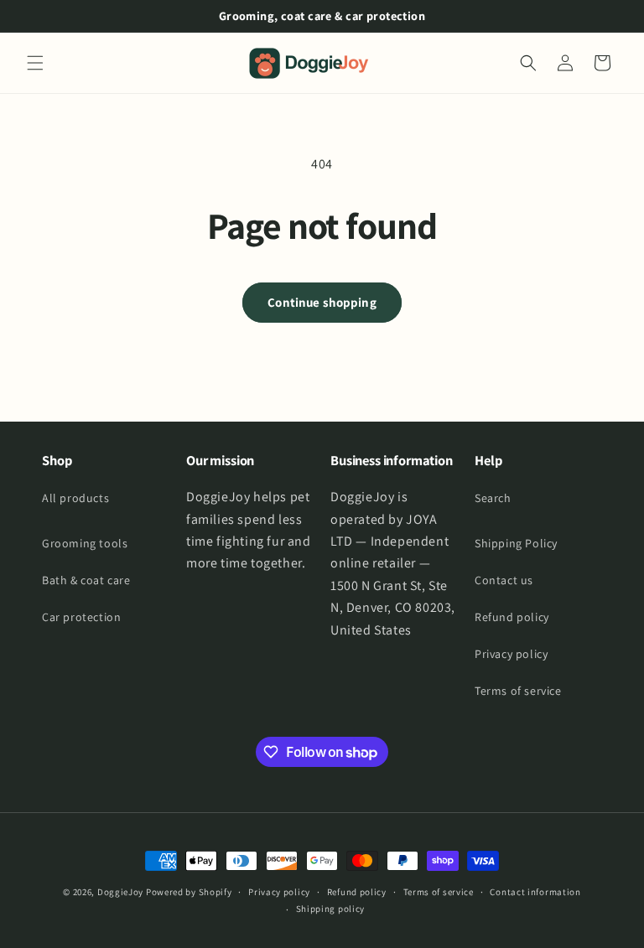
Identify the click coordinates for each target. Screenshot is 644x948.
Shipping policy (331, 908)
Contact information (535, 892)
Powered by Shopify (189, 892)
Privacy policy (511, 653)
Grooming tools (84, 543)
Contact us (504, 580)
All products (75, 497)
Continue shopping (322, 302)
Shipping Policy (516, 543)
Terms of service (518, 690)
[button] (35, 62)
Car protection (81, 616)
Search (493, 497)
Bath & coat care (86, 580)
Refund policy (512, 616)
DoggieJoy (120, 892)
